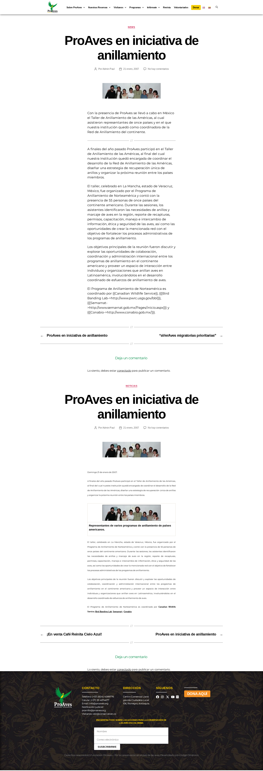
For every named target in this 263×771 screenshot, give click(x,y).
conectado (124, 370)
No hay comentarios (158, 69)
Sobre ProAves (74, 7)
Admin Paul (108, 69)
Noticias (131, 386)
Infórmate (152, 7)
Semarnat (117, 611)
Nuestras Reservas (97, 7)
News (131, 27)
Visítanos (118, 7)
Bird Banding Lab (103, 611)
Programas (135, 7)
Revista (167, 7)
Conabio (128, 611)
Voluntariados (181, 7)
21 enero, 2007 (131, 69)
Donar (196, 7)
